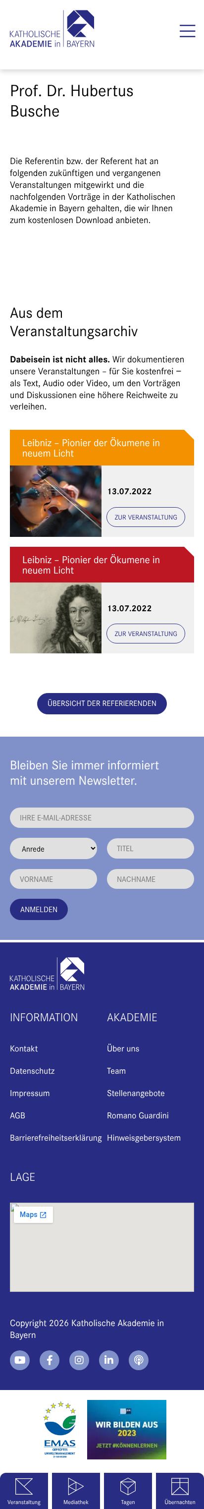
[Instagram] (79, 1360)
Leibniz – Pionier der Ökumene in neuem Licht (91, 448)
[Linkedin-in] (109, 1360)
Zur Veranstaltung (145, 517)
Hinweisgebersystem (144, 1137)
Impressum (30, 1093)
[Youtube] (20, 1360)
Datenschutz (32, 1070)
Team (116, 1070)
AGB (17, 1115)
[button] (188, 31)
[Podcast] (139, 1360)
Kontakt (24, 1048)
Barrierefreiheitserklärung (56, 1137)
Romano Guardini (138, 1115)
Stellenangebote (136, 1093)
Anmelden (38, 909)
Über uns (123, 1048)
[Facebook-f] (49, 1360)
